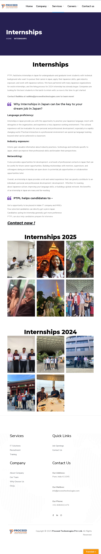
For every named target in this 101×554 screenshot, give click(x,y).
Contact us (88, 6)
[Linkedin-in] (57, 515)
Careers (71, 6)
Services (57, 6)
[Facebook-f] (53, 515)
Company (41, 6)
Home (29, 6)
